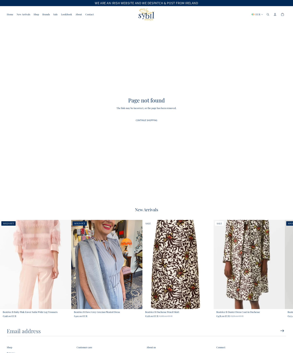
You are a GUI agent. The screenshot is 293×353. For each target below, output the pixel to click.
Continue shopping (146, 120)
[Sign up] (282, 331)
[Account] (275, 14)
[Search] (268, 14)
